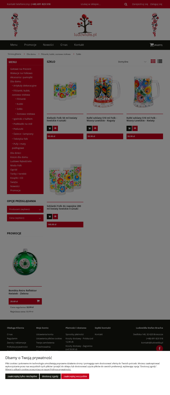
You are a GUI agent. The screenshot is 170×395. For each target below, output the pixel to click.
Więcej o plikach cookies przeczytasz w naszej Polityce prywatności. (38, 369)
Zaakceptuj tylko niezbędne (22, 376)
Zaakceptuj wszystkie (75, 376)
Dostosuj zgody (50, 376)
